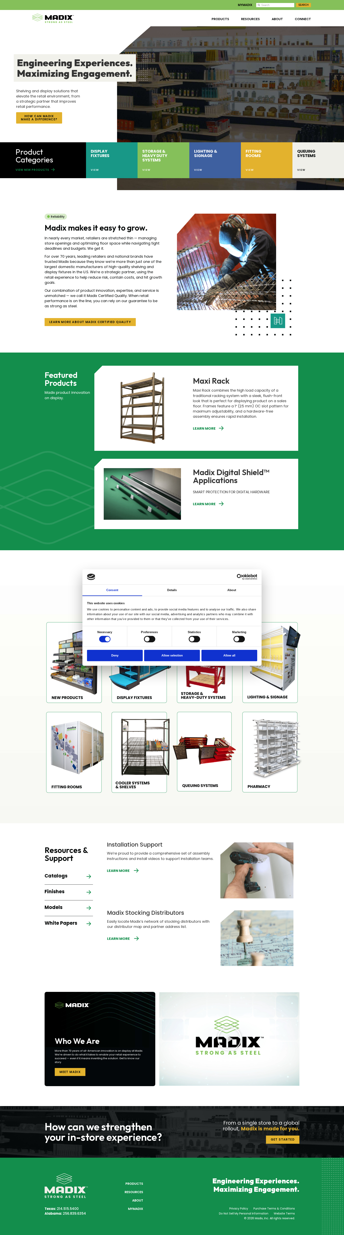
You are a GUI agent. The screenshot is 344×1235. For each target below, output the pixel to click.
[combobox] (275, 5)
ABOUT (277, 19)
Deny (114, 655)
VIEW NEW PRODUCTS (32, 170)
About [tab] (231, 590)
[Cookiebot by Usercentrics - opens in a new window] (239, 577)
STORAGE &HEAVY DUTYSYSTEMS (154, 155)
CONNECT (303, 19)
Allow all (229, 655)
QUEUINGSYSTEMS (306, 153)
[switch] (149, 639)
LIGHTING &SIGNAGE (205, 153)
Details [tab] (172, 590)
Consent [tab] (112, 590)
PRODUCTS (220, 19)
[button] (229, 1039)
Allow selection (172, 655)
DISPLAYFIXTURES (100, 153)
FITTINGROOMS (254, 153)
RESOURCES (250, 19)
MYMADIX (245, 5)
